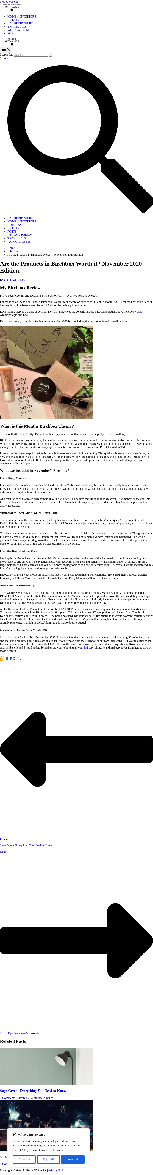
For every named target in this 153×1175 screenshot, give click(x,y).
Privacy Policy (57, 1170)
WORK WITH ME (19, 29)
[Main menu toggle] (6, 50)
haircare (88, 647)
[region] (48, 1148)
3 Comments (7, 1098)
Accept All (73, 1159)
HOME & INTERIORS (21, 16)
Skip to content (9, 1)
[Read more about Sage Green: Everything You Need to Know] (46, 1083)
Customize (24, 1159)
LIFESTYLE (15, 19)
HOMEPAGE (15, 224)
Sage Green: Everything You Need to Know (33, 1091)
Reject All (48, 1159)
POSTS (12, 33)
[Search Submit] (50, 55)
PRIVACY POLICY (19, 234)
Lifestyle (22, 1098)
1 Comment (7, 1163)
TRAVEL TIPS (16, 26)
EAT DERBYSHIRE (20, 23)
